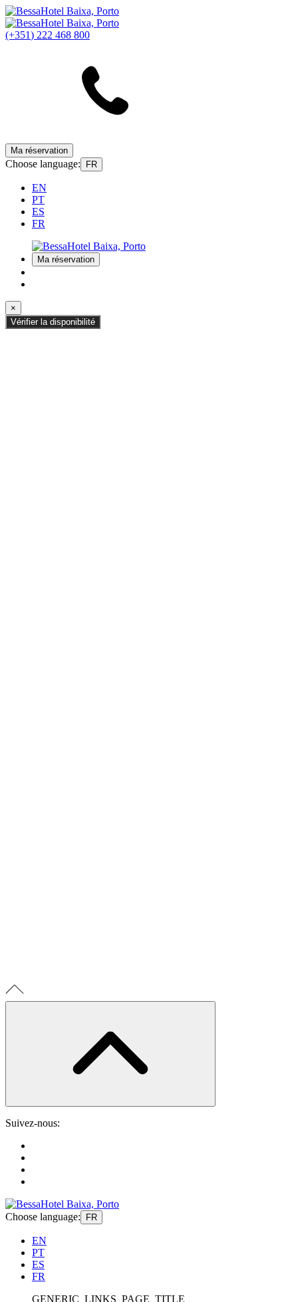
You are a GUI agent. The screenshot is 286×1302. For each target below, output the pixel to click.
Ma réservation (39, 150)
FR (91, 164)
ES (38, 211)
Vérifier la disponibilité (53, 322)
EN (39, 187)
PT (38, 199)
